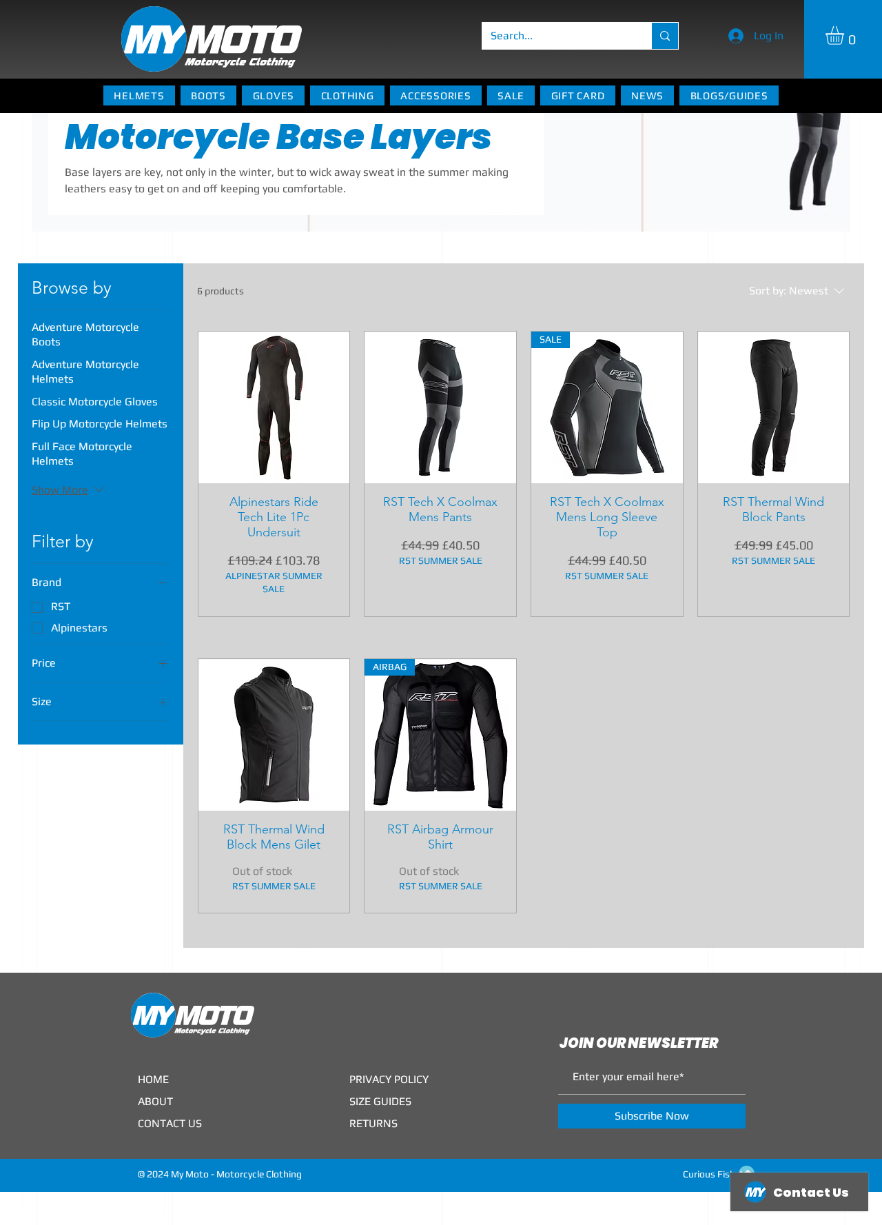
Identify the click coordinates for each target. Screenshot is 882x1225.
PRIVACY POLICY (389, 1079)
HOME (153, 1079)
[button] (845, 35)
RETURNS (373, 1123)
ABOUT (155, 1101)
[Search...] (664, 36)
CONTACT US (170, 1123)
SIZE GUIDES (380, 1101)
